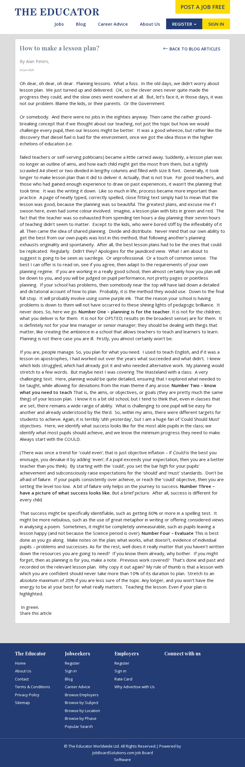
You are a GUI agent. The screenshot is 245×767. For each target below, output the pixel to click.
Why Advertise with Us (134, 686)
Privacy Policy (27, 694)
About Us (150, 24)
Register (72, 663)
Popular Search (79, 726)
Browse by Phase (81, 718)
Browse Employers (82, 694)
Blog (81, 24)
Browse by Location (82, 710)
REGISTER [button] (182, 24)
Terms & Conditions (32, 686)
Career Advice (113, 24)
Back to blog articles (194, 49)
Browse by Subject (81, 702)
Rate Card (123, 679)
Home (20, 663)
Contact (22, 679)
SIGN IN (216, 24)
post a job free (202, 6)
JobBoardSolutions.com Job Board (122, 752)
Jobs (59, 24)
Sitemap (22, 702)
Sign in (71, 671)
